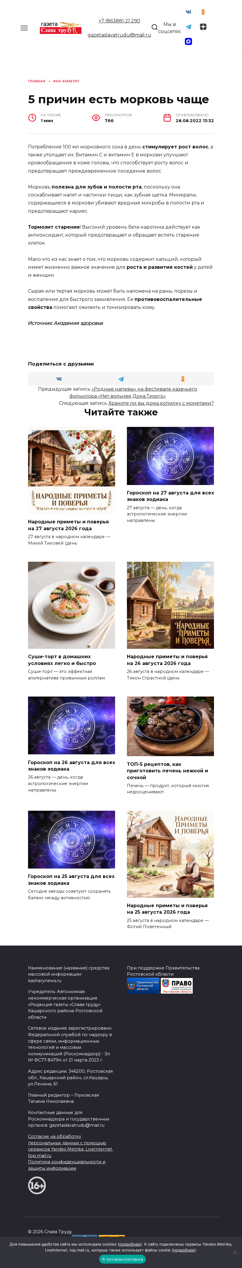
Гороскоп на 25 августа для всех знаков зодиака (71, 880)
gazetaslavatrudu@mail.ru (119, 35)
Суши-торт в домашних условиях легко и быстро (62, 660)
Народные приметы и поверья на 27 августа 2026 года (68, 525)
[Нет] (235, 1252)
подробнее (129, 1244)
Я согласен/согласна (122, 1259)
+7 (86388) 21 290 (119, 21)
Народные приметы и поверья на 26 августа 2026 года (167, 660)
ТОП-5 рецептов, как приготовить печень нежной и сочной (167, 770)
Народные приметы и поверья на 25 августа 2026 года (167, 909)
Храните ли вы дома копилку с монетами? (161, 403)
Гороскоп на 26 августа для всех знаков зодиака (71, 765)
